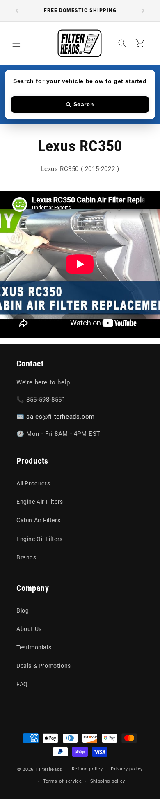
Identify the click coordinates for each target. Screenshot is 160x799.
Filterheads (49, 769)
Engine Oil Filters (39, 539)
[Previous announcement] (17, 11)
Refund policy (87, 769)
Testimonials (33, 647)
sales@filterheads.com (60, 416)
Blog (22, 610)
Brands (26, 557)
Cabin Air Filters (38, 520)
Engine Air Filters (39, 501)
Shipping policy (108, 781)
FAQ (22, 684)
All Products (33, 483)
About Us (29, 629)
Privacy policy (127, 769)
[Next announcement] (143, 11)
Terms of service (62, 781)
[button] (16, 43)
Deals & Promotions (43, 665)
